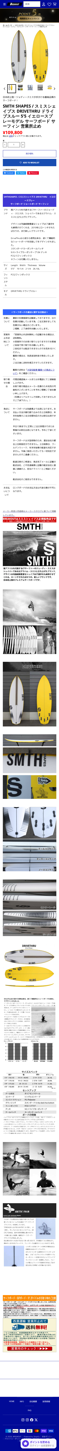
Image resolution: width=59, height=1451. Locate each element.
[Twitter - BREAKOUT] (36, 1420)
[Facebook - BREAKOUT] (31, 1420)
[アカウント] (43, 4)
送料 (11, 136)
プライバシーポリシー (13, 1439)
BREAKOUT (17, 1436)
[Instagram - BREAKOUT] (23, 1420)
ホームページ (7, 25)
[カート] (54, 4)
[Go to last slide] (5, 88)
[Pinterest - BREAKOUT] (27, 1420)
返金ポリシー (47, 1436)
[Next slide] (54, 88)
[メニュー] (4, 4)
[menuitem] (11, 88)
